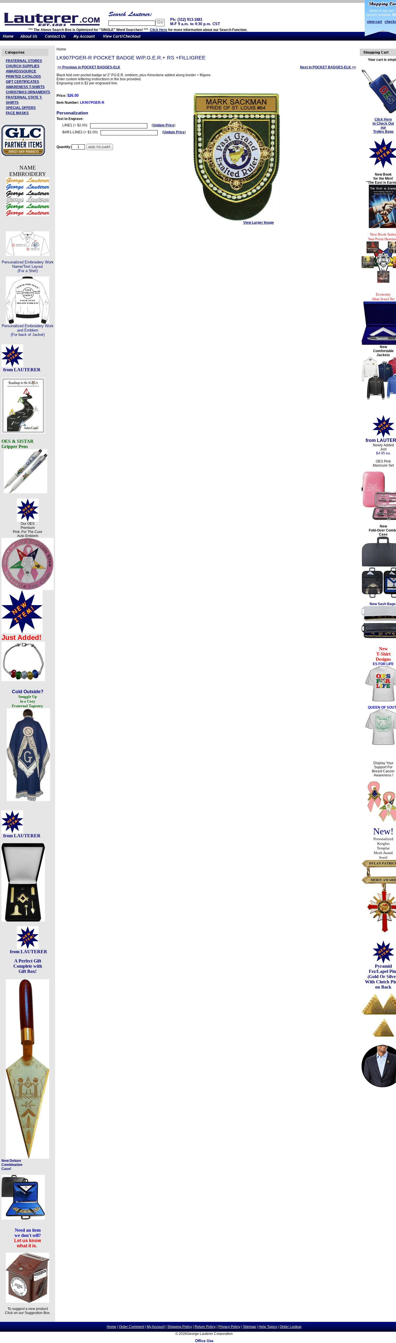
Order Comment (131, 1327)
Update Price (163, 125)
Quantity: (64, 147)
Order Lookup (290, 1327)
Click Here (158, 30)
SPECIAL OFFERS (21, 108)
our (383, 127)
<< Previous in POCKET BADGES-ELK (88, 67)
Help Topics (268, 1327)
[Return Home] (8, 39)
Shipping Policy (179, 1327)
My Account (156, 1327)
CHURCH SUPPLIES (22, 66)
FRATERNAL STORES (24, 61)
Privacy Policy (229, 1327)
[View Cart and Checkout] (122, 39)
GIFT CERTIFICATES (22, 82)
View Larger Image (258, 223)
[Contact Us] (55, 39)
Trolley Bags (383, 132)
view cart (374, 22)
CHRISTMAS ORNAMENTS (28, 92)
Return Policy (205, 1327)
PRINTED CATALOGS (23, 76)
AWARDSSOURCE (21, 71)
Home (111, 1327)
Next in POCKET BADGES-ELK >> (328, 67)
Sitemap (249, 1327)
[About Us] (29, 39)
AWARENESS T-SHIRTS (25, 87)
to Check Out (383, 123)
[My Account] (84, 39)
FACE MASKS (17, 113)
